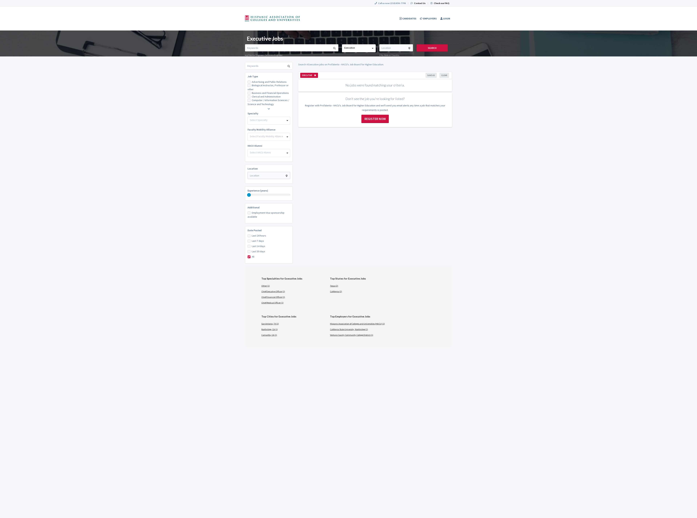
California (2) (336, 291)
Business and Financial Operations (270, 93)
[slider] (249, 195)
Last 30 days (258, 251)
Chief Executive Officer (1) (273, 291)
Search (432, 48)
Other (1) (265, 285)
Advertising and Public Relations (269, 81)
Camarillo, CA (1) (269, 335)
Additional (254, 207)
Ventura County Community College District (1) (351, 335)
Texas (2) (334, 285)
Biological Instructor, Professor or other (268, 87)
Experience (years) (258, 190)
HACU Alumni (255, 145)
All (253, 256)
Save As (431, 75)
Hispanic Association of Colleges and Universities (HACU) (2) (357, 323)
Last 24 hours (259, 235)
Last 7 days (258, 240)
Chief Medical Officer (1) (272, 302)
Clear (444, 75)
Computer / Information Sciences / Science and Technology (268, 102)
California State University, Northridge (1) (349, 329)
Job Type (253, 76)
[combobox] (359, 48)
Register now (375, 119)
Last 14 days (258, 246)
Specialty (253, 113)
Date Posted (255, 230)
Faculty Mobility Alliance (261, 129)
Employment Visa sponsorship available (266, 214)
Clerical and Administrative (266, 96)
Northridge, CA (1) (269, 329)
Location (253, 168)
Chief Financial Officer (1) (273, 297)
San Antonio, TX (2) (270, 323)
